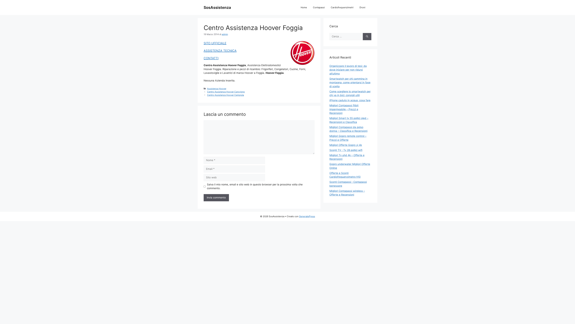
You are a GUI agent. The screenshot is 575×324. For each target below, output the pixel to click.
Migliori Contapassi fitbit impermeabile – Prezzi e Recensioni (343, 109)
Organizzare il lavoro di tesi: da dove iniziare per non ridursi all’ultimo (348, 69)
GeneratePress (307, 216)
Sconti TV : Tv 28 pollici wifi (345, 150)
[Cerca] (367, 36)
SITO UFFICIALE (215, 43)
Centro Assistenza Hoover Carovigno (226, 91)
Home (304, 7)
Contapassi (319, 7)
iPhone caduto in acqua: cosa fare (349, 100)
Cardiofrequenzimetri (342, 7)
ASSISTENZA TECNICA (220, 50)
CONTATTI (211, 58)
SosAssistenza (217, 7)
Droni (362, 7)
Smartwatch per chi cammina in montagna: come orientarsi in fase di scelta (349, 82)
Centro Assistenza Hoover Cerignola (225, 95)
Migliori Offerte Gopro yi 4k (345, 145)
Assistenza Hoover (216, 88)
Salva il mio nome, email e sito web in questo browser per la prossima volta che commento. (255, 186)
